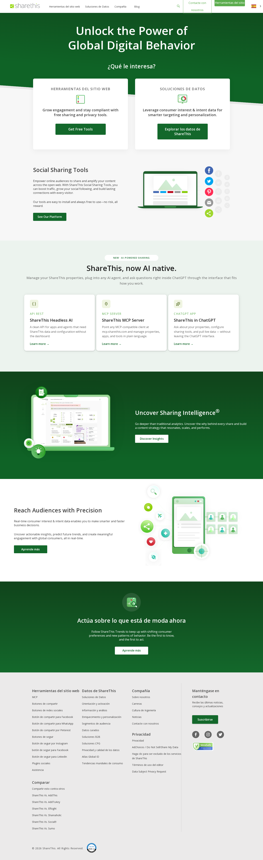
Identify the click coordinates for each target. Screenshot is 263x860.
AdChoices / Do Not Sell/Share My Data (155, 747)
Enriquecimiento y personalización (101, 717)
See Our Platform (50, 217)
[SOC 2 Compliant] (91, 848)
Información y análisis (94, 710)
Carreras (137, 703)
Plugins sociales (41, 763)
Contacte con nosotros (145, 723)
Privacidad (138, 740)
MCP (35, 697)
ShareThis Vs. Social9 (44, 821)
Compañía (120, 6)
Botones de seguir (42, 736)
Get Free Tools (80, 129)
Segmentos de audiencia (96, 723)
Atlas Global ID (90, 756)
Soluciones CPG (91, 743)
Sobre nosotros (141, 697)
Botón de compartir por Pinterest (51, 730)
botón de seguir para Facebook (50, 750)
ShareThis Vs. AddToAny (46, 802)
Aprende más (30, 549)
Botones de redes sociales (47, 710)
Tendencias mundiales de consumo (102, 763)
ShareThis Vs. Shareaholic (47, 815)
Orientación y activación (96, 703)
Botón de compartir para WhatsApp (52, 723)
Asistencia (38, 770)
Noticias (137, 717)
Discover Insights (152, 439)
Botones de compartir (45, 703)
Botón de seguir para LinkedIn (49, 756)
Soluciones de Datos (97, 6)
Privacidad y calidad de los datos (101, 750)
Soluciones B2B (91, 736)
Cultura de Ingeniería (144, 710)
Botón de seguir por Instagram (50, 743)
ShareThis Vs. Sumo (43, 828)
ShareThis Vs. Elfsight (44, 808)
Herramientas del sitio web (64, 6)
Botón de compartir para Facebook (52, 717)
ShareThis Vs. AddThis (44, 795)
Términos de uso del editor (147, 765)
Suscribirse (205, 719)
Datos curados (90, 730)
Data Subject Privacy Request (149, 771)
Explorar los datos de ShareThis (182, 131)
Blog (137, 6)
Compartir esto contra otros (48, 788)
